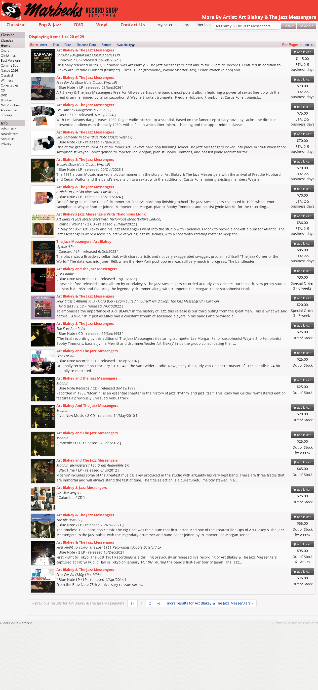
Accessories (9, 110)
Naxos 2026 (9, 70)
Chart (5, 50)
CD (3, 90)
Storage (6, 115)
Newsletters (9, 133)
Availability (124, 45)
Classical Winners (7, 78)
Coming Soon (11, 65)
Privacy (6, 143)
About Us (7, 138)
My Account (167, 24)
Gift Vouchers (11, 105)
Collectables (9, 85)
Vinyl (102, 24)
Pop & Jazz (50, 24)
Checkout (203, 24)
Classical (16, 24)
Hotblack (279, 623)
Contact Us (132, 24)
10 (301, 45)
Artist (43, 45)
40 (312, 45)
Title (56, 45)
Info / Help (8, 129)
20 (307, 45)
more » (210, 603)
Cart (186, 24)
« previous (78, 603)
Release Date (86, 45)
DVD (78, 24)
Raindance (295, 623)
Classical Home (7, 43)
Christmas (8, 55)
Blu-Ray (6, 100)
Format (106, 45)
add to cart (303, 52)
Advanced (307, 26)
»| (159, 603)
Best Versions (11, 60)
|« (132, 603)
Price (67, 45)
